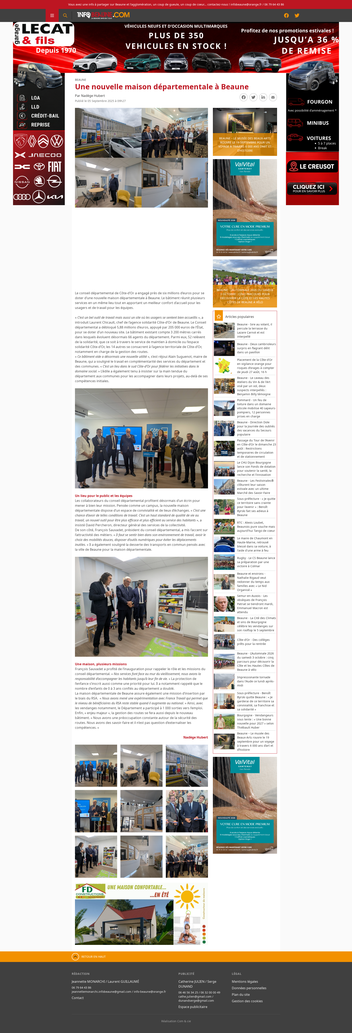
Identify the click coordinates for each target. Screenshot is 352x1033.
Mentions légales (245, 981)
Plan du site (241, 994)
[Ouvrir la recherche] (65, 15)
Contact (78, 998)
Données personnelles (249, 988)
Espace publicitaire (192, 1007)
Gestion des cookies (247, 1001)
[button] (82, 914)
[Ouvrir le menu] (52, 15)
